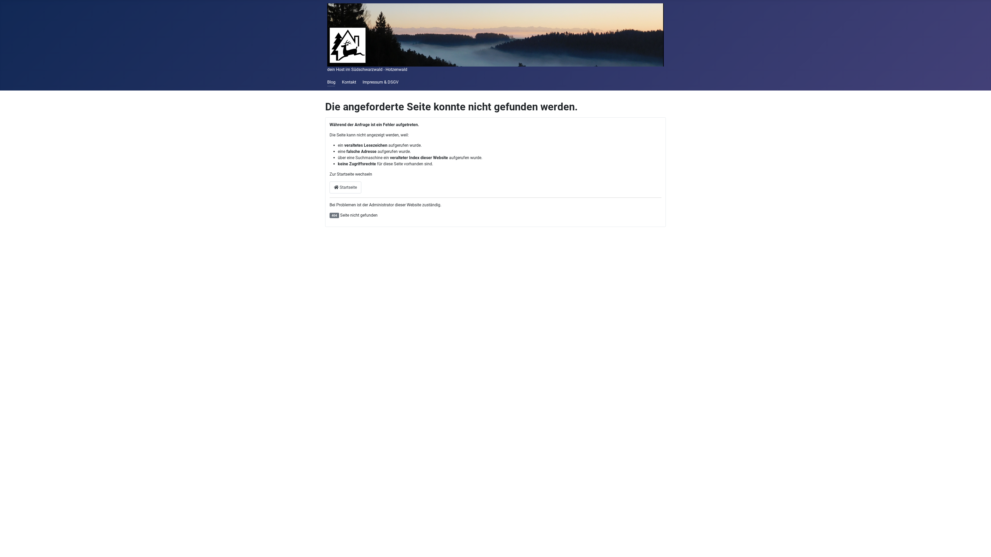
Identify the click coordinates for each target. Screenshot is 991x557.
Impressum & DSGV (380, 82)
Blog (331, 82)
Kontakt (349, 82)
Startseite (348, 187)
